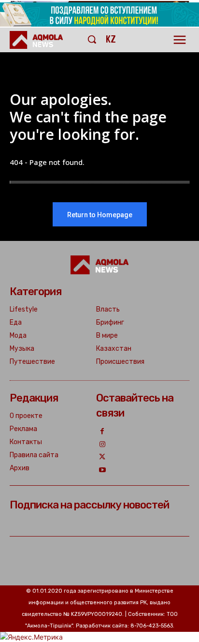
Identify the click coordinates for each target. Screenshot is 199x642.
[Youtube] (102, 470)
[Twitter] (102, 457)
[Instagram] (102, 444)
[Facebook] (102, 431)
